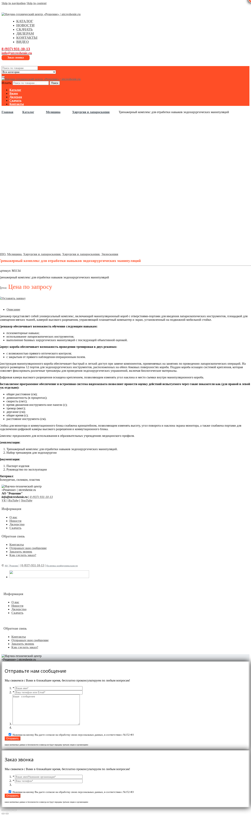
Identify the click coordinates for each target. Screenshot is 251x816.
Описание (13, 309)
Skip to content (36, 3)
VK (4, 500)
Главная (7, 112)
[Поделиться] (7, 810)
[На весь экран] (11, 810)
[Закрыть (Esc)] (3, 810)
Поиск (54, 83)
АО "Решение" (12, 565)
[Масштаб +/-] (14, 810)
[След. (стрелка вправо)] (7, 813)
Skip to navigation (14, 3)
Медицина (53, 112)
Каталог (28, 112)
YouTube (26, 500)
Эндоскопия (109, 254)
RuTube (13, 500)
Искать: (7, 83)
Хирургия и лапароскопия (91, 112)
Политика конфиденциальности (62, 565)
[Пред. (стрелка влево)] (3, 813)
